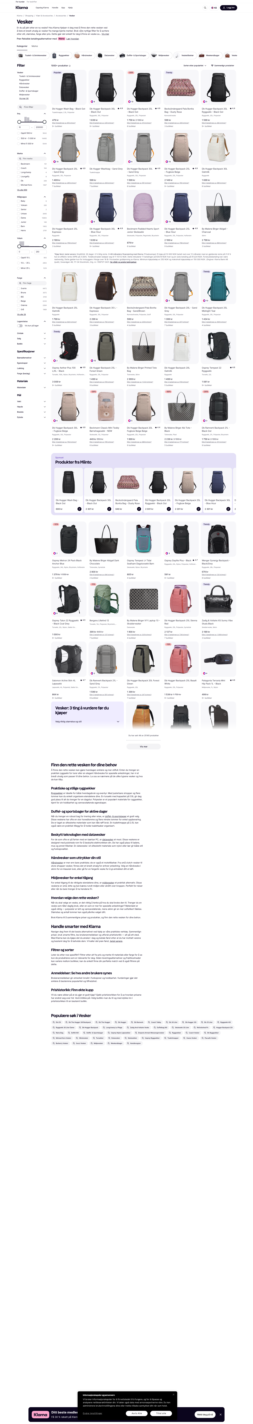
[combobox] (194, 65)
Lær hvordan (72, 38)
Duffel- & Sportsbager (28, 91)
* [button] (64, 123)
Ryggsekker (24, 80)
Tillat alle (161, 1413)
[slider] (19, 122)
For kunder (20, 2)
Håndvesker (24, 84)
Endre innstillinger (92, 1413)
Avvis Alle (137, 1413)
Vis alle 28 (21, 314)
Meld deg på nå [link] (205, 1414)
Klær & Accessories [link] (44, 16)
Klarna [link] (19, 16)
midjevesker (108, 882)
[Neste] (232, 55)
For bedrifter (32, 2)
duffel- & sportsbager (115, 816)
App (63, 8)
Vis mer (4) (24, 98)
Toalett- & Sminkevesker (29, 76)
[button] (214, 8)
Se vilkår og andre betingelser (123, 262)
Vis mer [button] (143, 746)
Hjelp (70, 8)
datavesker (107, 839)
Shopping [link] (29, 16)
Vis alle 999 (22, 190)
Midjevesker (24, 95)
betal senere (116, 941)
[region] (127, 1405)
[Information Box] (69, 65)
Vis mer (105, 34)
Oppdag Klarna (42, 8)
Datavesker (24, 87)
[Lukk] (173, 1394)
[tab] (22, 46)
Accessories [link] (61, 16)
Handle (55, 8)
